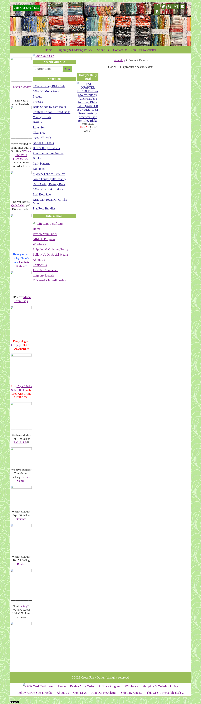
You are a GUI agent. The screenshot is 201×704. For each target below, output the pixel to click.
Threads (38, 101)
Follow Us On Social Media (50, 254)
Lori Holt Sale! (42, 194)
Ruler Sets (39, 127)
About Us (103, 50)
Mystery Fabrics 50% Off (49, 174)
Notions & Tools (43, 143)
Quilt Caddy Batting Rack (49, 184)
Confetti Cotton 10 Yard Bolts (51, 112)
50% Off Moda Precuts (47, 91)
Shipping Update (21, 86)
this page (16, 344)
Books (20, 564)
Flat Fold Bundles (44, 208)
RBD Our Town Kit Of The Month (50, 201)
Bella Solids (20, 442)
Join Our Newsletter (143, 50)
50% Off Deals (42, 138)
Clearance (39, 132)
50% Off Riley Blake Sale (49, 86)
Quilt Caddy (18, 205)
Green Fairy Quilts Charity (49, 179)
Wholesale (39, 244)
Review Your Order (45, 234)
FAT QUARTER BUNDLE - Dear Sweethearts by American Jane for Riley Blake (87, 113)
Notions (20, 518)
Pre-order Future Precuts (48, 153)
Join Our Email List (26, 7)
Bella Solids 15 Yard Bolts (49, 107)
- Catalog (119, 60)
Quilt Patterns (41, 163)
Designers (39, 168)
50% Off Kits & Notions (48, 189)
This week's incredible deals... (51, 280)
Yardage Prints (42, 117)
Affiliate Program (44, 239)
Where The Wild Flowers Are (22, 155)
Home (48, 50)
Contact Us (120, 50)
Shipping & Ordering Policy (74, 50)
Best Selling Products (46, 148)
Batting (23, 606)
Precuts (37, 96)
